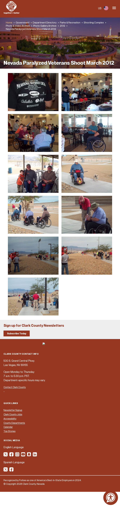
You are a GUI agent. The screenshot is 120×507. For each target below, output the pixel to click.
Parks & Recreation (70, 22)
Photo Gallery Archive (44, 25)
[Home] (12, 13)
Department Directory (44, 22)
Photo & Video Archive (18, 25)
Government (22, 22)
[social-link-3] (17, 455)
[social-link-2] (11, 455)
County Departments (14, 422)
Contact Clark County (15, 387)
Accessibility (10, 418)
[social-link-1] (6, 455)
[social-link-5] (29, 455)
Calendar (8, 426)
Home (9, 22)
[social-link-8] (11, 470)
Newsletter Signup (13, 410)
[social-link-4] (23, 455)
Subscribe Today (16, 333)
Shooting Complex (94, 22)
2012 (62, 25)
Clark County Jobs (13, 414)
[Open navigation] (114, 8)
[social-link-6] (35, 455)
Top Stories (10, 431)
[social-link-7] (6, 470)
